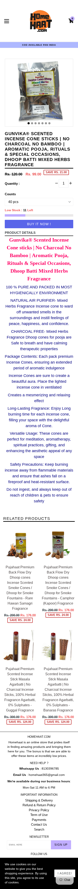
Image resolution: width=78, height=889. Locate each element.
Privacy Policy (39, 810)
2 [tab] (32, 123)
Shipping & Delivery (39, 800)
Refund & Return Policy (39, 805)
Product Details (20, 232)
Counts (10, 194)
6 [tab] (46, 123)
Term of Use (39, 815)
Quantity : (12, 183)
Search (39, 829)
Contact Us (39, 824)
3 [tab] (35, 123)
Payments (39, 820)
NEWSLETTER (39, 836)
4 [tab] (39, 123)
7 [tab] (49, 123)
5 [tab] (42, 123)
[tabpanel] (39, 94)
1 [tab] (29, 123)
